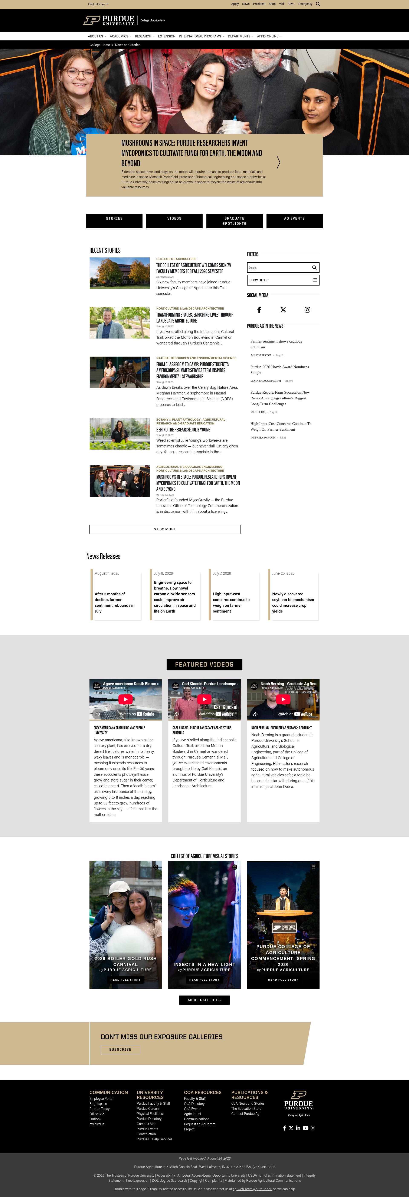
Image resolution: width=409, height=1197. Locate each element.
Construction (146, 1134)
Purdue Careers (148, 1109)
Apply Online (268, 36)
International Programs (200, 36)
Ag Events (294, 218)
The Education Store (246, 1109)
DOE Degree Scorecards (169, 1181)
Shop (272, 4)
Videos (174, 218)
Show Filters (274, 280)
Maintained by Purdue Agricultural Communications (263, 1181)
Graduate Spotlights (235, 221)
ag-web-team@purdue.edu (252, 1189)
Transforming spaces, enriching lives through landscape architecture (194, 317)
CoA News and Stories (247, 1104)
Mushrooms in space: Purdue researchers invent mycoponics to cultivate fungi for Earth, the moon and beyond (198, 483)
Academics (119, 36)
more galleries (209, 1000)
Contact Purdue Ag (245, 1114)
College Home (100, 44)
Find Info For (97, 4)
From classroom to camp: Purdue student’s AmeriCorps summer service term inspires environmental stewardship (192, 370)
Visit (282, 4)
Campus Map (146, 1124)
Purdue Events (147, 1129)
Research (143, 36)
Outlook (95, 1119)
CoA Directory (194, 1104)
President (259, 4)
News (246, 4)
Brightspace (98, 1104)
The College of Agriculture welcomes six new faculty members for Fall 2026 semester (193, 268)
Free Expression (137, 1181)
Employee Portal (101, 1099)
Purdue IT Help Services (154, 1139)
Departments (239, 36)
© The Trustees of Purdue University (124, 1175)
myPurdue (96, 1124)
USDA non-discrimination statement (274, 1175)
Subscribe (120, 1049)
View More (165, 529)
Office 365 (97, 1114)
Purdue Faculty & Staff (153, 1104)
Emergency (305, 4)
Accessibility (166, 1175)
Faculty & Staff (195, 1099)
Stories (114, 218)
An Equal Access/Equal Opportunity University (211, 1175)
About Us (96, 36)
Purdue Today (99, 1109)
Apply (235, 4)
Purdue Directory (149, 1119)
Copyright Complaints (206, 1181)
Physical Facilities (150, 1114)
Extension (167, 36)
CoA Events (192, 1109)
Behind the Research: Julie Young (183, 429)
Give (291, 4)
